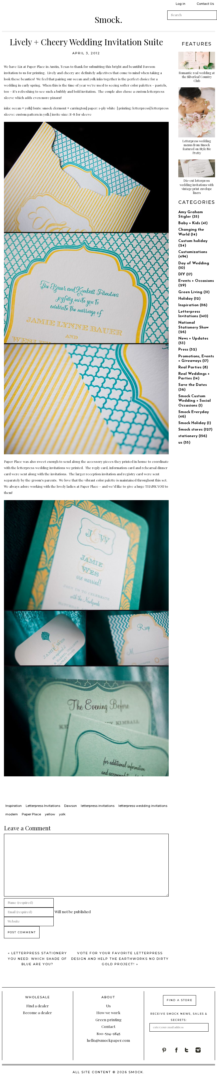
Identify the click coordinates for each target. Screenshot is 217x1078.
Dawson (149, 66)
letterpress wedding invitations (142, 806)
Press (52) (187, 349)
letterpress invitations (97, 806)
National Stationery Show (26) (193, 327)
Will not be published (73, 911)
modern (11, 814)
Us (108, 1005)
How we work (108, 1012)
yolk (62, 814)
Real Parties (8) (193, 367)
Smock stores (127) (195, 429)
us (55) (184, 442)
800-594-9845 (108, 1033)
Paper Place (36, 66)
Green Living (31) (194, 292)
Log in (180, 4)
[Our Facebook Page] (178, 1050)
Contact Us (205, 4)
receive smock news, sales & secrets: (178, 1016)
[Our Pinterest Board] (167, 1050)
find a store (179, 1000)
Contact (108, 1026)
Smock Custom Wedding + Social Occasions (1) (194, 400)
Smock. (108, 19)
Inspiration (13, 806)
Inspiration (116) (192, 305)
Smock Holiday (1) (194, 423)
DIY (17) (185, 274)
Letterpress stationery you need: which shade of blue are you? (37, 958)
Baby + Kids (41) (193, 223)
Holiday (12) (189, 299)
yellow (50, 814)
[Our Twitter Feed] (190, 1050)
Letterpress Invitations (43, 806)
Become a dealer (37, 1012)
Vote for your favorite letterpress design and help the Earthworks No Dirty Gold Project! (120, 958)
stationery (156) (192, 436)
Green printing (108, 1019)
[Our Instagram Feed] (201, 1050)
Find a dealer (37, 1005)
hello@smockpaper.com (108, 1040)
